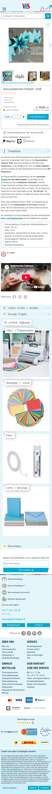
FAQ (28, 658)
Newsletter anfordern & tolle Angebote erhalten (26, 558)
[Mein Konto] (42, 9)
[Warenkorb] (48, 9)
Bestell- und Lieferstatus (36, 684)
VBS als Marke (7, 652)
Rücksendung (7, 687)
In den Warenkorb (36, 117)
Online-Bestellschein (10, 672)
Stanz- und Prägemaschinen (12, 218)
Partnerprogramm (9, 649)
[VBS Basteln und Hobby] (26, 6)
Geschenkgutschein (34, 646)
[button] (3, 45)
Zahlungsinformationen (11, 678)
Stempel (4, 179)
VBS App (5, 693)
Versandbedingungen (10, 675)
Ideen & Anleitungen (35, 655)
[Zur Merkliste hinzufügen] (48, 25)
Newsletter (31, 652)
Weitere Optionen (9, 788)
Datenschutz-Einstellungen (12, 684)
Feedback (38, 625)
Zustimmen (45, 788)
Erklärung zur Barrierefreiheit (13, 690)
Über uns (5, 646)
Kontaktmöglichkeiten (35, 681)
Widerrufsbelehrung (9, 681)
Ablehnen (33, 788)
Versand (46, 110)
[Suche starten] (48, 16)
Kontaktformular (13, 625)
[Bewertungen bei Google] (26, 721)
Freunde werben (33, 649)
